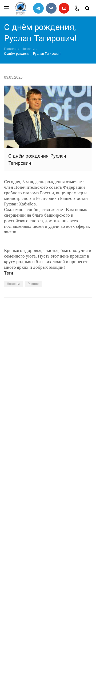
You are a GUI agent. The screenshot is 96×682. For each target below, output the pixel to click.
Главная (10, 49)
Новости (28, 49)
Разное (33, 284)
